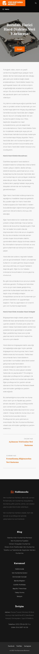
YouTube (19, 646)
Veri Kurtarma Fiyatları (19, 541)
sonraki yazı (11, 455)
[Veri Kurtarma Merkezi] (12, 3)
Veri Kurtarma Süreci (19, 573)
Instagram (27, 646)
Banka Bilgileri (19, 581)
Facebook (11, 646)
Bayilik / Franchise (19, 589)
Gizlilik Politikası (19, 585)
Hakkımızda (19, 569)
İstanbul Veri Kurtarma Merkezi (19, 538)
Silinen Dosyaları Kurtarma (19, 544)
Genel (19, 49)
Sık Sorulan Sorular (19, 577)
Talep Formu (19, 592)
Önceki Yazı (28, 439)
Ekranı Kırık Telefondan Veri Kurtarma (19, 547)
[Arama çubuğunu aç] (36, 3)
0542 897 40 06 (22, 627)
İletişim (19, 596)
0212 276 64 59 (21, 624)
